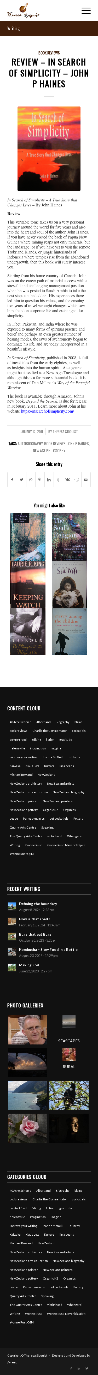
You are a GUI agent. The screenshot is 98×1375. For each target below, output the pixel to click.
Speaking (47, 827)
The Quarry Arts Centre (26, 836)
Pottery (78, 818)
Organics (69, 809)
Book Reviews (49, 52)
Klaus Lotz (32, 766)
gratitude (65, 739)
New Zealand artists (60, 783)
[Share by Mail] (86, 479)
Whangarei (74, 836)
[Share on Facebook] (12, 479)
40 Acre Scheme (20, 722)
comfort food (18, 739)
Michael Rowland (21, 774)
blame (78, 722)
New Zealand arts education (29, 792)
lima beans (67, 766)
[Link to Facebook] (71, 1368)
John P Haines (78, 443)
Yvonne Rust (33, 845)
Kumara (49, 766)
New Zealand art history (26, 783)
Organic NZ (50, 809)
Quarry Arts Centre (23, 827)
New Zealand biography (68, 792)
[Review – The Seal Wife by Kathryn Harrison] (69, 584)
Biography (63, 722)
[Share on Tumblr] (58, 479)
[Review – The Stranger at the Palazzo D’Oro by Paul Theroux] (27, 631)
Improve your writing (23, 757)
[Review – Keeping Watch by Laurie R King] (27, 584)
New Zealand (46, 774)
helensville (17, 748)
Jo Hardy (74, 757)
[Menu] (83, 10)
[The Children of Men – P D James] (27, 537)
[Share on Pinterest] (40, 479)
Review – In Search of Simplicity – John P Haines (49, 72)
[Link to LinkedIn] (79, 1368)
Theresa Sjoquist (65, 431)
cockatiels (79, 730)
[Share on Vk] (67, 479)
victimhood (54, 836)
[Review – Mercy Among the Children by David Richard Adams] (69, 631)
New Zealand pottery (24, 809)
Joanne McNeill (52, 757)
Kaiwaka (15, 766)
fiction (50, 739)
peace (14, 818)
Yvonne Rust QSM (22, 853)
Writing (13, 28)
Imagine (56, 748)
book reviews (55, 443)
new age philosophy (49, 450)
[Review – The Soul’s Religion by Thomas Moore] (69, 537)
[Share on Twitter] (21, 479)
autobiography (30, 443)
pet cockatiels (59, 818)
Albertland (43, 722)
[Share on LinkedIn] (49, 479)
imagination (38, 748)
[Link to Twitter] (87, 1368)
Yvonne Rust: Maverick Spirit (66, 845)
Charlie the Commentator (49, 730)
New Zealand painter (24, 801)
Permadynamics (34, 818)
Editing (36, 739)
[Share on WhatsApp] (30, 479)
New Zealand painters (58, 801)
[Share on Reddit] (76, 479)
